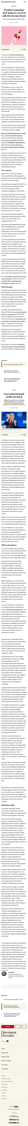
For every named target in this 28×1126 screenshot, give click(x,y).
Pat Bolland (5, 434)
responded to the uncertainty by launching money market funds (13, 321)
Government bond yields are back (13, 364)
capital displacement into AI (14, 609)
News (14, 390)
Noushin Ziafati (6, 1069)
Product (14, 6)
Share (22, 49)
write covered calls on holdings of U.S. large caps (12, 140)
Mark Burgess (6, 49)
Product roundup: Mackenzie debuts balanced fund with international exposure (12, 380)
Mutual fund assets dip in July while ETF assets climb (11, 371)
